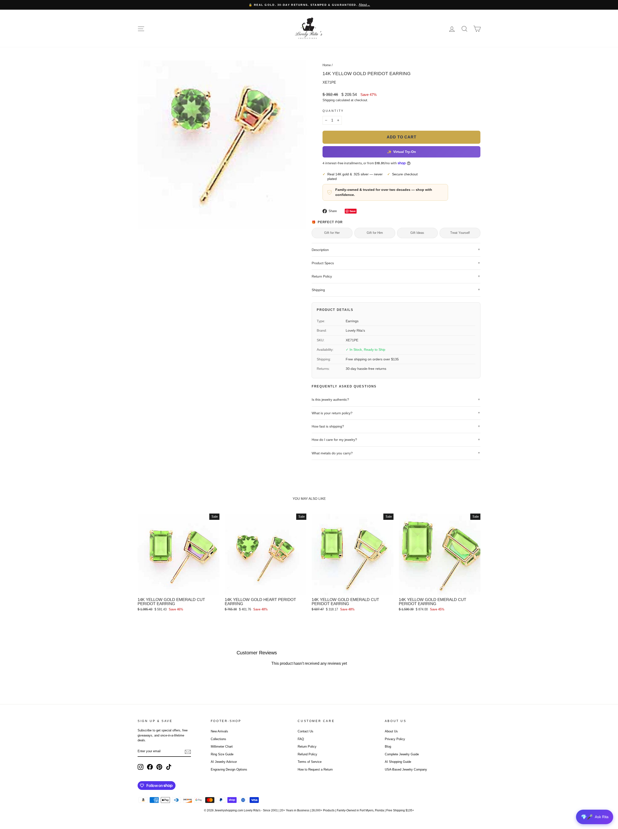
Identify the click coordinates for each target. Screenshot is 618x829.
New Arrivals (219, 731)
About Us (391, 731)
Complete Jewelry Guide (402, 754)
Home (327, 65)
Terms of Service (310, 762)
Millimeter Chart (222, 746)
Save (353, 211)
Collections (218, 739)
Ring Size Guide (222, 754)
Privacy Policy (395, 739)
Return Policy (307, 746)
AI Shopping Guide (398, 762)
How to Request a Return (315, 769)
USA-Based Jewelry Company (406, 769)
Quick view (178, 589)
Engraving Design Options (229, 769)
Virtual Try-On (401, 152)
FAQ (301, 739)
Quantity (333, 111)
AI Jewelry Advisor (224, 762)
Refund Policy (307, 754)
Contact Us (305, 731)
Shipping (329, 100)
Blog (388, 746)
